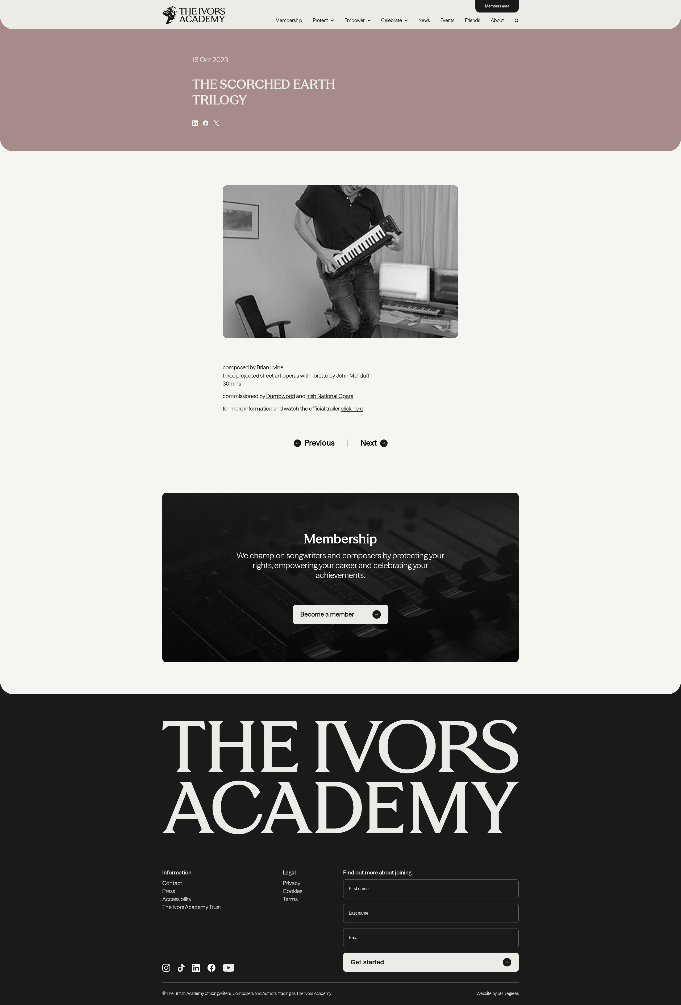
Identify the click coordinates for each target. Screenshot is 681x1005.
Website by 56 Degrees (497, 993)
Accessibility (177, 899)
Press (168, 891)
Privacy (291, 883)
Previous (319, 443)
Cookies (292, 891)
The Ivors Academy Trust (191, 907)
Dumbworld (280, 396)
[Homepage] (193, 15)
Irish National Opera (330, 396)
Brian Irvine (270, 367)
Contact (172, 883)
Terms (290, 899)
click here (352, 408)
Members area (497, 6)
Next (368, 443)
